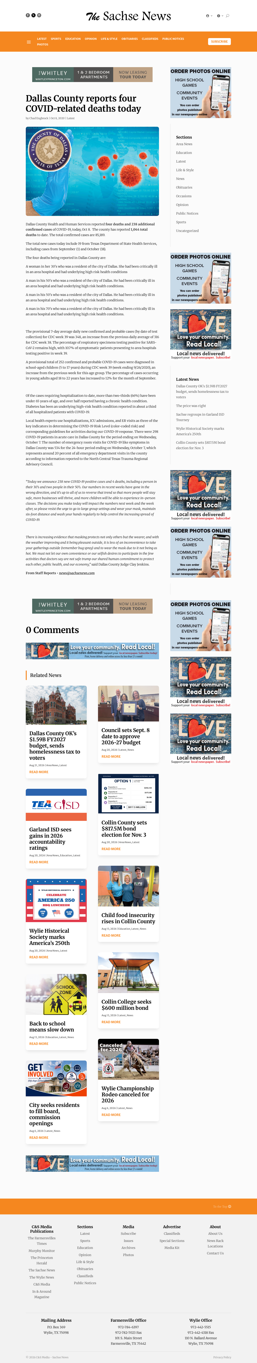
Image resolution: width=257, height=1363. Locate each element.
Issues (128, 1241)
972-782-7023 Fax (128, 1333)
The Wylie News (41, 1277)
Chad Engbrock (38, 118)
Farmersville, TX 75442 (128, 1344)
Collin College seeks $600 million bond (126, 1004)
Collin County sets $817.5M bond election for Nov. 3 (124, 828)
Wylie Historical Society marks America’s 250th (49, 937)
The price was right (191, 406)
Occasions (184, 196)
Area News (52, 765)
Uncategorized (187, 231)
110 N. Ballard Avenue (201, 1338)
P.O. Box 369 (56, 1327)
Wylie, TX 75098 (56, 1333)
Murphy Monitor (42, 1251)
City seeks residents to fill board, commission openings (54, 1114)
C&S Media (41, 1284)
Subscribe (219, 41)
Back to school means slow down (51, 1026)
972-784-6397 (128, 1327)
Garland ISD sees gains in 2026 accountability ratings (50, 838)
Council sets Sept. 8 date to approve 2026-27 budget (126, 736)
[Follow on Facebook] (28, 15)
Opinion (91, 39)
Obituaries (130, 39)
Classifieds (150, 39)
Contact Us (215, 1253)
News (71, 1037)
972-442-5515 (201, 1327)
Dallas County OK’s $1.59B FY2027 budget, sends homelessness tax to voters (54, 745)
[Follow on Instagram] (39, 15)
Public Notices (173, 39)
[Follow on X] (33, 15)
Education (73, 39)
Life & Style (109, 39)
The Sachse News (42, 1270)
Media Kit (171, 1248)
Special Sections (172, 1241)
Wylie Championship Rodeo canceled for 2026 (128, 1094)
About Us (215, 1234)
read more (38, 772)
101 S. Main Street (128, 1338)
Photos (42, 44)
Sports (56, 39)
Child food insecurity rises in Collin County (128, 918)
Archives (128, 1248)
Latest (42, 39)
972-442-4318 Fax (201, 1333)
